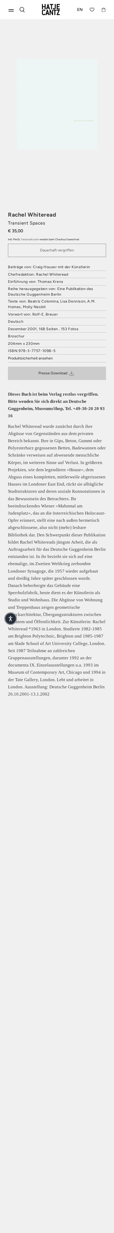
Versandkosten (30, 239)
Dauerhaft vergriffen (57, 250)
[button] (10, 618)
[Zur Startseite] (51, 9)
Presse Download (52, 373)
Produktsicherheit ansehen (30, 358)
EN (80, 9)
